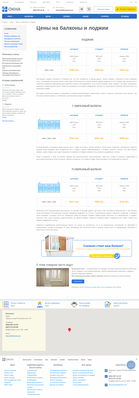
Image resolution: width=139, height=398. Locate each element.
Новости (33, 2)
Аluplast (7, 382)
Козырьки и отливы (35, 378)
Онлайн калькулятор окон (83, 370)
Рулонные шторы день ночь (94, 287)
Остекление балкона (58, 370)
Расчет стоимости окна (18, 304)
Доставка (46, 2)
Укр (136, 2)
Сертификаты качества (12, 39)
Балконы (29, 16)
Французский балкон (58, 378)
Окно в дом (8, 375)
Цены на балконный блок (83, 373)
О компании (19, 2)
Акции (85, 16)
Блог (58, 2)
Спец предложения (80, 385)
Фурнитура (31, 373)
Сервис (66, 16)
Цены (48, 16)
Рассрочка (77, 382)
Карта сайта (27, 359)
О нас (6, 33)
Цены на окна (78, 378)
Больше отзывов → (8, 121)
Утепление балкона (58, 382)
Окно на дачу (9, 378)
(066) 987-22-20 (38, 10)
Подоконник (32, 375)
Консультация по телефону (84, 304)
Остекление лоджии (58, 373)
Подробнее (78, 281)
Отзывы (125, 16)
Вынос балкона (56, 380)
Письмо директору (10, 46)
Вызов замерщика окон (52, 304)
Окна (9, 16)
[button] (69, 330)
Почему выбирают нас (12, 36)
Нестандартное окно (12, 380)
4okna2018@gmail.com (64, 10)
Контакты (69, 2)
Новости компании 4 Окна (13, 44)
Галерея (105, 16)
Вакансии (83, 2)
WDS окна (8, 385)
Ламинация (31, 380)
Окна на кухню (10, 370)
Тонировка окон (33, 394)
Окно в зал (8, 373)
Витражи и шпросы (35, 382)
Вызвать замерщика (127, 9)
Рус (131, 2)
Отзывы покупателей (11, 41)
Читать (4, 100)
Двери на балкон (57, 385)
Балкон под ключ (57, 375)
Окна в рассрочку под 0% (120, 304)
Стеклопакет (32, 370)
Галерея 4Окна (73, 359)
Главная (5, 2)
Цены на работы (79, 380)
